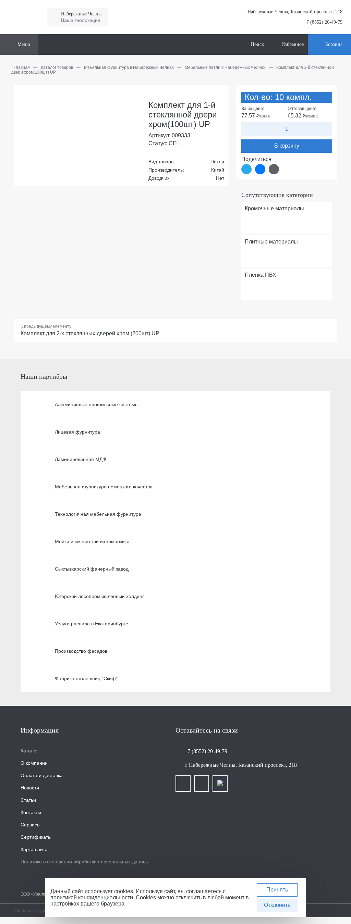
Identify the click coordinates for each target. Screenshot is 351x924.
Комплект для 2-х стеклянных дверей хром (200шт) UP (90, 333)
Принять (277, 889)
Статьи (28, 800)
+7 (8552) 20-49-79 (323, 22)
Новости (30, 787)
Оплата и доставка (42, 775)
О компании (34, 763)
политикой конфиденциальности (91, 897)
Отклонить (277, 905)
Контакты (31, 812)
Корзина (333, 44)
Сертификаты (36, 837)
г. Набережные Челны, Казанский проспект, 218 (240, 765)
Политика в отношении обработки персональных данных (85, 861)
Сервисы (30, 824)
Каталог (29, 750)
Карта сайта (34, 849)
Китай (217, 170)
